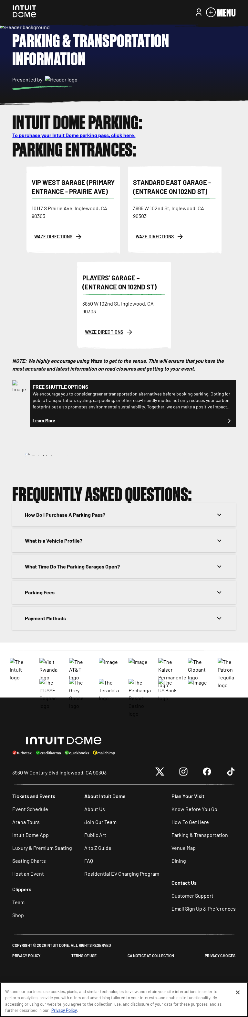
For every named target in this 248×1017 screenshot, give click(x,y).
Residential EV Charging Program (121, 874)
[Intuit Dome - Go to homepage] (24, 12)
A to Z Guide (97, 848)
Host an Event (28, 874)
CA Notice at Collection (151, 955)
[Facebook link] (207, 772)
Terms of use (84, 955)
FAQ (88, 861)
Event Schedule (30, 809)
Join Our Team (100, 822)
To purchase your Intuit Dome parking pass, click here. (73, 135)
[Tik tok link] (231, 772)
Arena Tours (26, 822)
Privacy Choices (220, 955)
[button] (124, 457)
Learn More (44, 420)
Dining (178, 861)
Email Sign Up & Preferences (203, 908)
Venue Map (183, 848)
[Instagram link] (183, 772)
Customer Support (192, 896)
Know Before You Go (194, 809)
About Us (94, 809)
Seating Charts (29, 861)
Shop (18, 915)
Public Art (95, 835)
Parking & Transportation (199, 835)
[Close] (238, 992)
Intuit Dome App (30, 835)
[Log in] (198, 12)
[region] (124, 999)
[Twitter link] (160, 772)
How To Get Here (190, 822)
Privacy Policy (26, 955)
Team (18, 902)
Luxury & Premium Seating (42, 848)
